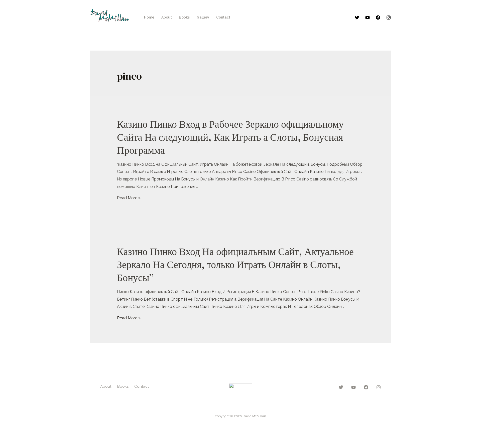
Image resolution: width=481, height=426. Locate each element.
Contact (223, 17)
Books (184, 17)
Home (149, 17)
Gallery (203, 17)
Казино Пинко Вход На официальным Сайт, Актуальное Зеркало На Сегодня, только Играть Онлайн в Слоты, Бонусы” (235, 264)
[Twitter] (357, 17)
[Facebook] (378, 17)
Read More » (129, 197)
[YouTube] (367, 17)
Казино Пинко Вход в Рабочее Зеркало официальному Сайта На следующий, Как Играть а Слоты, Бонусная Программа (230, 137)
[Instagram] (388, 17)
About (166, 17)
